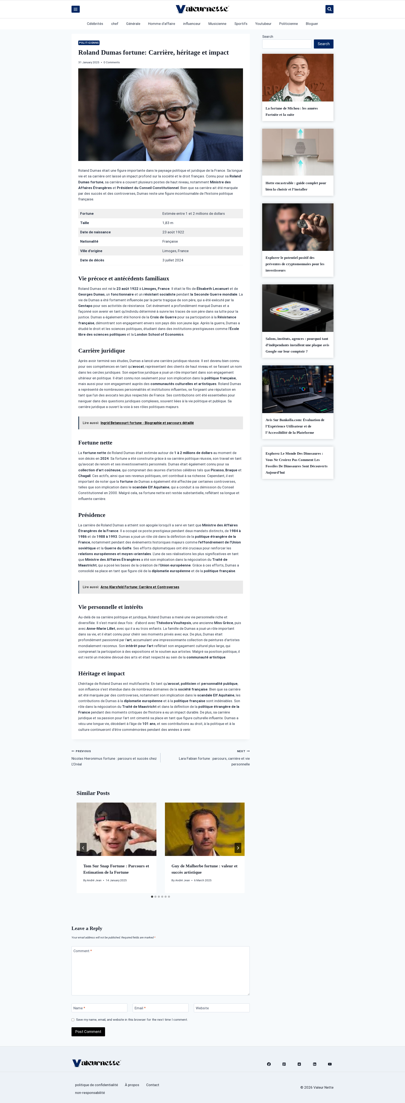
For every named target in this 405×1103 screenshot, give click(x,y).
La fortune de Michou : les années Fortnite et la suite (292, 111)
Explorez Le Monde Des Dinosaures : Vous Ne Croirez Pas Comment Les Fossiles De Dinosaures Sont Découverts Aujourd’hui (297, 462)
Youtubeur (263, 24)
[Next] (238, 848)
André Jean (94, 880)
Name (79, 1008)
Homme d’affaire (161, 24)
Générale (133, 24)
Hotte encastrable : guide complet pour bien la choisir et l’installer (296, 186)
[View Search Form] (329, 9)
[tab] (152, 897)
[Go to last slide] (83, 848)
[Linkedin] (314, 1064)
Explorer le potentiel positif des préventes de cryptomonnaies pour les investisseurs (295, 264)
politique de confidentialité (96, 1085)
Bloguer (312, 24)
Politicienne (288, 24)
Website (202, 1008)
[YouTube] (329, 1064)
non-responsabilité (90, 1093)
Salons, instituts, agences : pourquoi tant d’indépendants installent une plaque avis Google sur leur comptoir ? (297, 345)
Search (267, 36)
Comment (82, 951)
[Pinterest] (284, 1064)
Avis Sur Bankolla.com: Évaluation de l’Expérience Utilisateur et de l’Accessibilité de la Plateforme (295, 426)
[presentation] (116, 829)
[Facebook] (269, 1064)
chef (114, 24)
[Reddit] (299, 1064)
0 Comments (112, 62)
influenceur (192, 24)
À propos (132, 1085)
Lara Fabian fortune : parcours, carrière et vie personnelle (214, 757)
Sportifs (240, 24)
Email (140, 1008)
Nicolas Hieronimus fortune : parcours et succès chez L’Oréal (114, 757)
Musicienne (217, 24)
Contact (152, 1085)
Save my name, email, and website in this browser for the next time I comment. (132, 1020)
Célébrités (95, 24)
